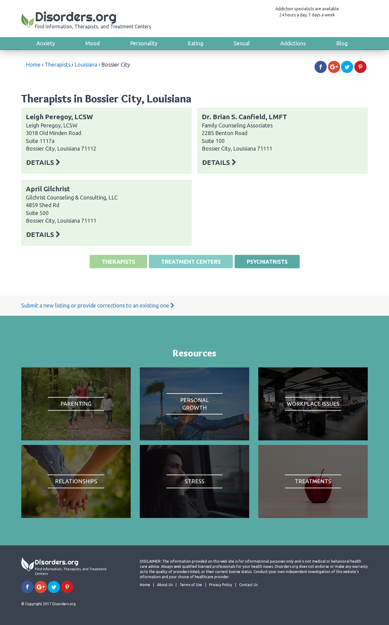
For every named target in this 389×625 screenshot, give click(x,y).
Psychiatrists (267, 262)
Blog (342, 43)
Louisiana (85, 64)
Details (41, 162)
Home (33, 64)
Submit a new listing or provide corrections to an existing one (95, 305)
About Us (165, 585)
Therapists (58, 64)
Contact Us (248, 585)
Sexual (242, 43)
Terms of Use (191, 585)
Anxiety (45, 43)
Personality (143, 43)
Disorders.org (93, 19)
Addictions (293, 43)
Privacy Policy (220, 585)
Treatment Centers (191, 262)
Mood (92, 43)
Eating (195, 43)
